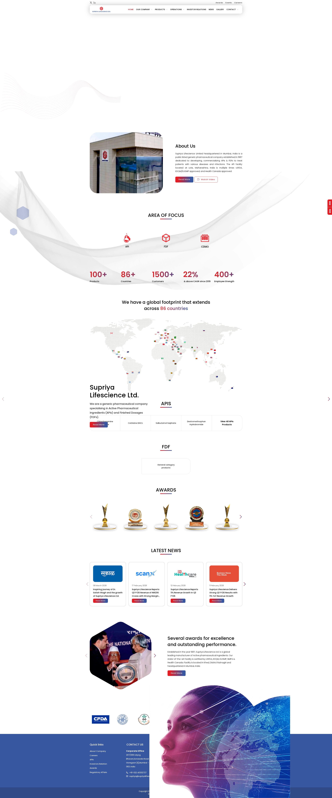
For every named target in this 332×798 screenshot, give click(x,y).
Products (160, 9)
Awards (219, 2)
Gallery (220, 9)
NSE (330, 211)
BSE (330, 203)
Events (229, 2)
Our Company (143, 9)
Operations (176, 9)
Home (130, 9)
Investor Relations (196, 9)
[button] (329, 399)
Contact (231, 9)
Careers (238, 2)
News (211, 9)
